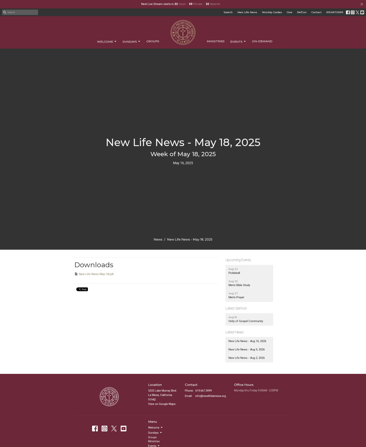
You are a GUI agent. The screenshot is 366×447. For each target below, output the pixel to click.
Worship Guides (272, 12)
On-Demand (262, 41)
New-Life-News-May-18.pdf (96, 274)
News (158, 239)
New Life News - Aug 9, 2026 (247, 349)
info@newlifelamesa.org (210, 396)
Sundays (130, 41)
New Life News (247, 12)
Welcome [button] (153, 427)
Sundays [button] (153, 432)
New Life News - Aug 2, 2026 (247, 358)
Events (236, 41)
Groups (152, 41)
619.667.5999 (334, 12)
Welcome (105, 41)
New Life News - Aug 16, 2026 (247, 341)
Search (228, 12)
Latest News (235, 332)
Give (289, 12)
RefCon (302, 12)
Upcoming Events (238, 260)
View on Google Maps (162, 404)
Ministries (216, 41)
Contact (316, 12)
